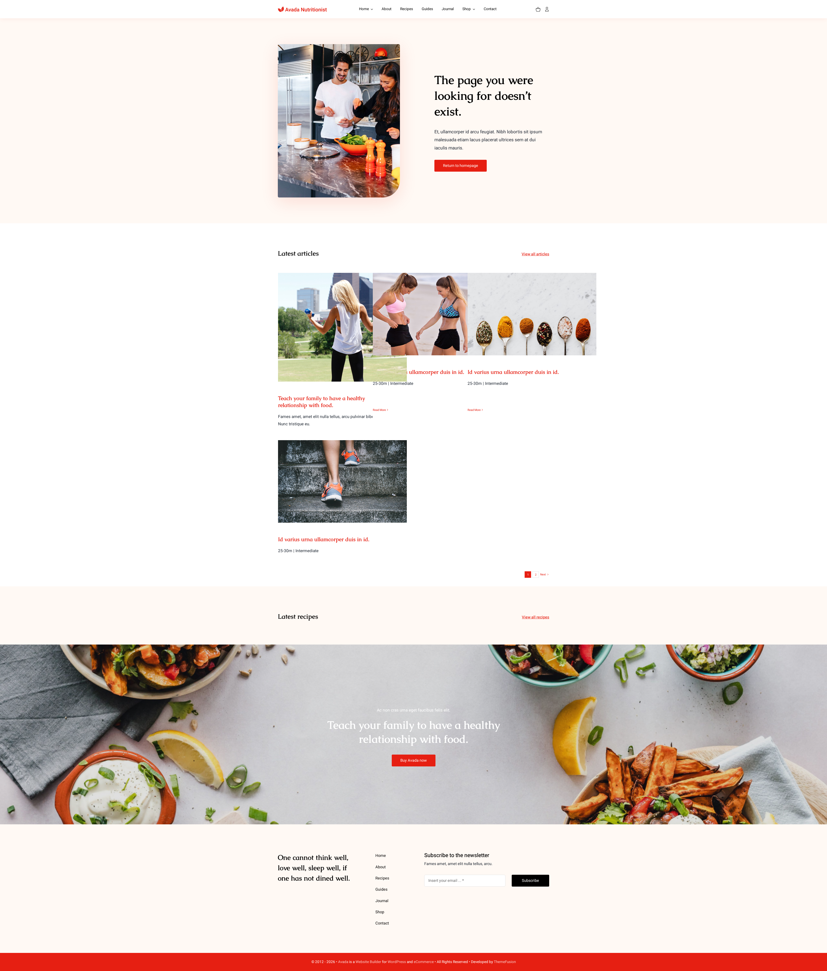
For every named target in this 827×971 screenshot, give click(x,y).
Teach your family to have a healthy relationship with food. (342, 319)
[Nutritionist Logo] (302, 8)
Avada (343, 962)
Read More (379, 410)
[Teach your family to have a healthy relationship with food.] (342, 327)
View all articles (535, 254)
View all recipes (535, 617)
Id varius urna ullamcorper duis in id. (437, 310)
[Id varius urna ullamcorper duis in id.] (437, 314)
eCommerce (424, 962)
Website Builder (368, 962)
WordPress (397, 962)
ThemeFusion (505, 962)
